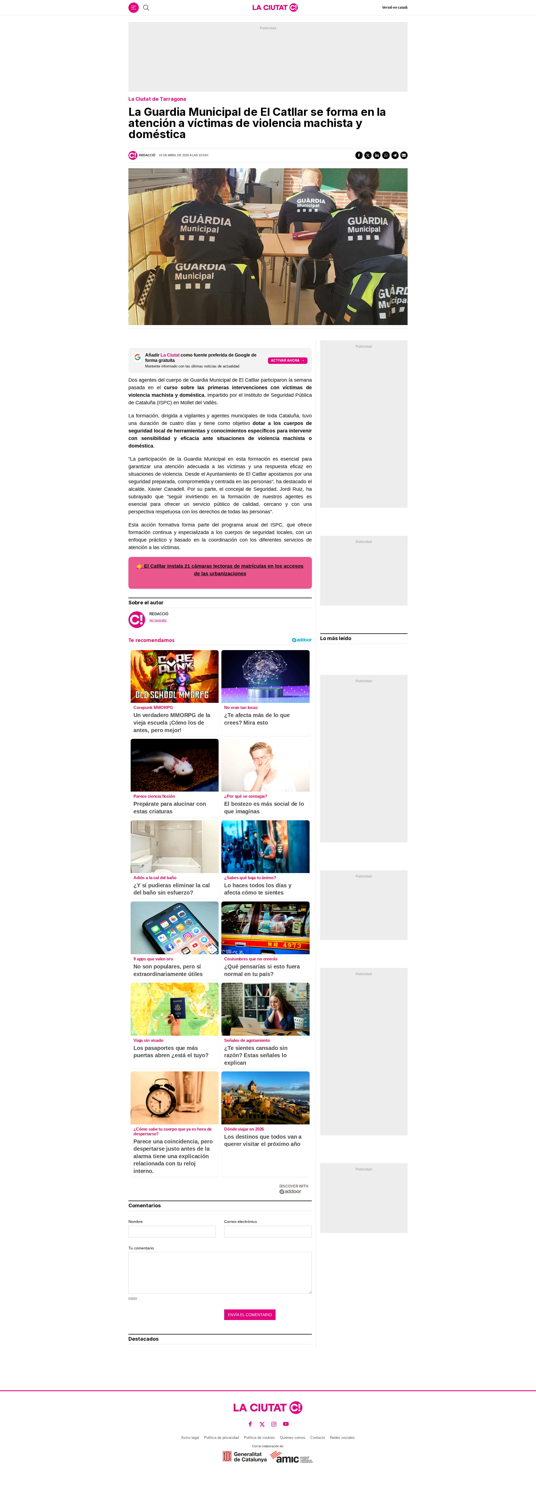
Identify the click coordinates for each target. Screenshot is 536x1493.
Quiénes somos (292, 1438)
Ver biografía (157, 620)
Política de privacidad (221, 1438)
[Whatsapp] (385, 155)
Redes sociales (342, 1438)
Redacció (147, 155)
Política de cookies (259, 1438)
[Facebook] (359, 155)
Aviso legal (190, 1438)
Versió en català (395, 7)
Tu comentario (141, 1248)
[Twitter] (368, 155)
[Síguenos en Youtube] (286, 1424)
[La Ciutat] (275, 7)
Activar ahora (285, 360)
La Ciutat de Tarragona (157, 99)
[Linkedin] (377, 155)
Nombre (135, 1221)
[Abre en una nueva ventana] (245, 1456)
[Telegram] (395, 155)
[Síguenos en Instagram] (274, 1424)
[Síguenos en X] (262, 1424)
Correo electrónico (240, 1221)
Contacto (317, 1438)
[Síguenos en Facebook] (250, 1424)
